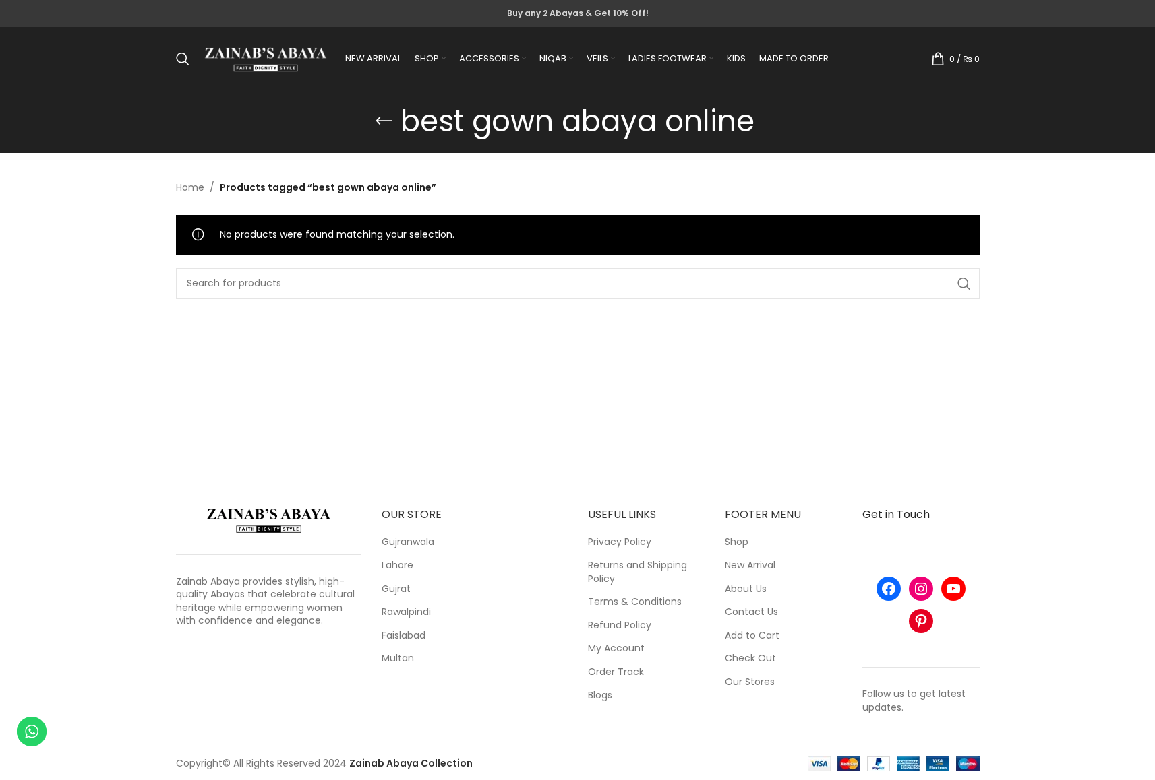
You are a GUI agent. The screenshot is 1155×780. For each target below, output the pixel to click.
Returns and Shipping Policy (637, 572)
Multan (398, 658)
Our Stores (750, 682)
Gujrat (396, 589)
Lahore (397, 565)
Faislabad (403, 635)
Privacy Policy (619, 541)
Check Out (750, 658)
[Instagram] (921, 589)
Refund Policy (619, 625)
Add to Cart (752, 635)
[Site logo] (266, 58)
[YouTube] (953, 589)
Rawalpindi (406, 612)
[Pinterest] (921, 621)
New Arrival (750, 565)
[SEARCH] (964, 283)
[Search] (182, 58)
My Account (616, 648)
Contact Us (751, 612)
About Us (746, 589)
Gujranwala (408, 541)
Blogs (600, 695)
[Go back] (384, 121)
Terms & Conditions (635, 601)
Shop (736, 541)
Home (190, 187)
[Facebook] (889, 589)
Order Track (616, 671)
